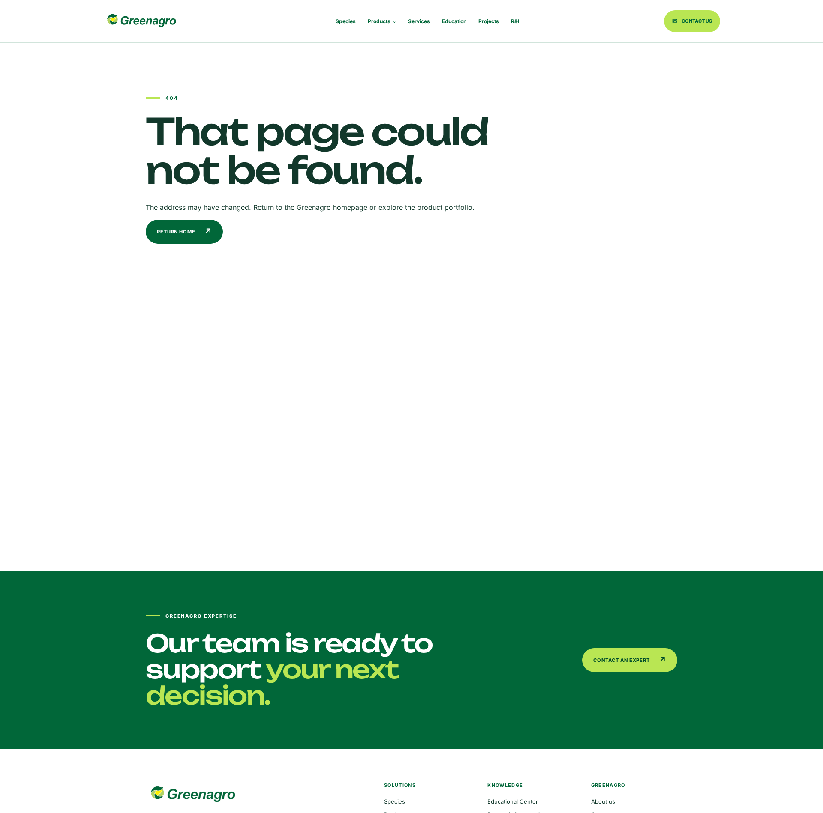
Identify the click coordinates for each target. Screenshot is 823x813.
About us (603, 801)
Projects (488, 21)
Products (382, 21)
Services (419, 21)
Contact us (692, 21)
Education (454, 21)
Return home (184, 231)
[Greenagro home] (141, 21)
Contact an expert (630, 659)
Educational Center (512, 801)
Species (346, 21)
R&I (515, 21)
